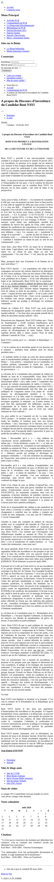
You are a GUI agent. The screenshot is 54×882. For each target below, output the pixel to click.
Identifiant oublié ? (15, 78)
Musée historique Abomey (18, 51)
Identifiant (5, 62)
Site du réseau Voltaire (16, 781)
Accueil (10, 7)
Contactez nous (13, 10)
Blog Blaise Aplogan (16, 776)
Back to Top (6, 874)
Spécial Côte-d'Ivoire (16, 35)
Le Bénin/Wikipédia (15, 48)
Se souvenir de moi (9, 68)
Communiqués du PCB (17, 23)
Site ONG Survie (14, 783)
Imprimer (11, 115)
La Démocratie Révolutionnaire (20, 25)
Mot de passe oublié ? (16, 80)
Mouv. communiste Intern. (18, 38)
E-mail (9, 118)
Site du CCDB (13, 773)
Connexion (6, 71)
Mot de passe (7, 65)
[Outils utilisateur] (2, 111)
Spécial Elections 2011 (16, 30)
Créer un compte (14, 75)
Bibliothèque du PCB (16, 28)
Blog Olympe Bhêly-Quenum (20, 778)
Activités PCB (13, 20)
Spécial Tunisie (13, 33)
